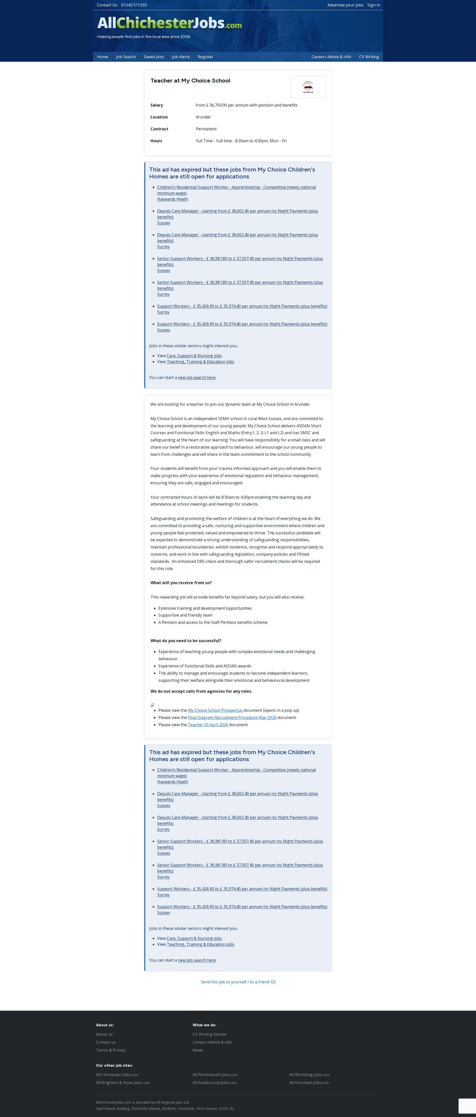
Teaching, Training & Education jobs (200, 361)
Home (102, 56)
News (198, 1050)
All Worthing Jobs (309, 1074)
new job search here (197, 377)
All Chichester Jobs (117, 1074)
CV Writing (369, 56)
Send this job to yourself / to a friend (235, 982)
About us (104, 1034)
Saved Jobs (154, 56)
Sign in (373, 5)
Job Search (126, 56)
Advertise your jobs (345, 5)
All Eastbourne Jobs (215, 1082)
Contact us (106, 1042)
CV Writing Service (210, 1034)
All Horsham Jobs (309, 1082)
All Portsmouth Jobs (215, 1074)
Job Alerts (181, 56)
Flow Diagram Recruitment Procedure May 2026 (232, 717)
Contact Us (107, 5)
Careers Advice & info (212, 1042)
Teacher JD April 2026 (208, 724)
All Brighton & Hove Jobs (123, 1082)
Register (205, 56)
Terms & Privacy (111, 1050)
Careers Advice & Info (331, 56)
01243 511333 (134, 5)
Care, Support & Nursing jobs (194, 355)
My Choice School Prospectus (215, 710)
